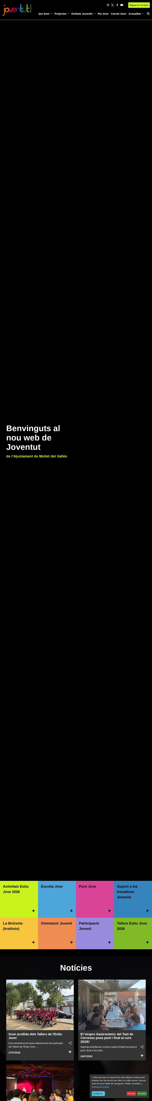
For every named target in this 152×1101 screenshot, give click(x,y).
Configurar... (98, 1093)
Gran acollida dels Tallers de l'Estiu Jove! (35, 1036)
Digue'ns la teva (139, 5)
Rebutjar (131, 1093)
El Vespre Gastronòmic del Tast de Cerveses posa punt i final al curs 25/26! (106, 1038)
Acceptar (142, 1093)
